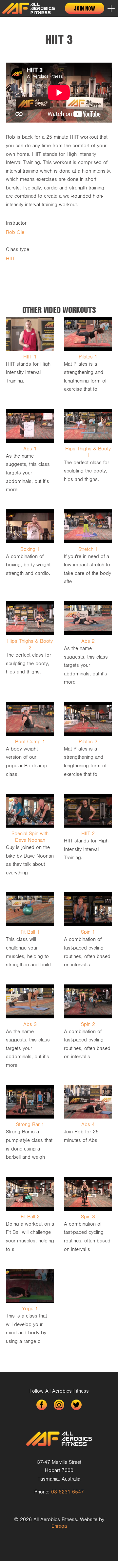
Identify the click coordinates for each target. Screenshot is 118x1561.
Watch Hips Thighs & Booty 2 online (30, 646)
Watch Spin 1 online (88, 933)
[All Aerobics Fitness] (28, 8)
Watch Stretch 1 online (88, 550)
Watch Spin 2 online (88, 1029)
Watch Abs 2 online (88, 646)
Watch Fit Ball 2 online (30, 1218)
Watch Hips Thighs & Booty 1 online (88, 454)
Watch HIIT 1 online (30, 358)
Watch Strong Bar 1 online (30, 1126)
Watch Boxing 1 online (30, 550)
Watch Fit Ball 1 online (30, 933)
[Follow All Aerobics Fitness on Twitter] (76, 1405)
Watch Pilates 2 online (88, 743)
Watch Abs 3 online (30, 1029)
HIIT (10, 258)
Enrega (59, 1526)
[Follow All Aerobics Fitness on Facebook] (41, 1405)
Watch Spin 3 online (88, 1218)
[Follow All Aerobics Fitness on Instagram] (59, 1405)
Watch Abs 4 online (88, 1126)
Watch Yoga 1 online (30, 1310)
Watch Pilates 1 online (88, 358)
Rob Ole (15, 232)
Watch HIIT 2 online (88, 838)
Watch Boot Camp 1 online (30, 743)
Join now (84, 8)
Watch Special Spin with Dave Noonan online (30, 838)
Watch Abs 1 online (30, 454)
